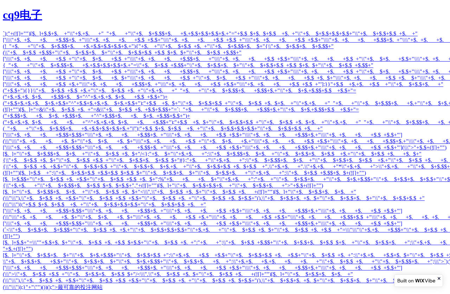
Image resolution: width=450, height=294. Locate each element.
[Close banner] (439, 278)
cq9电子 (22, 14)
